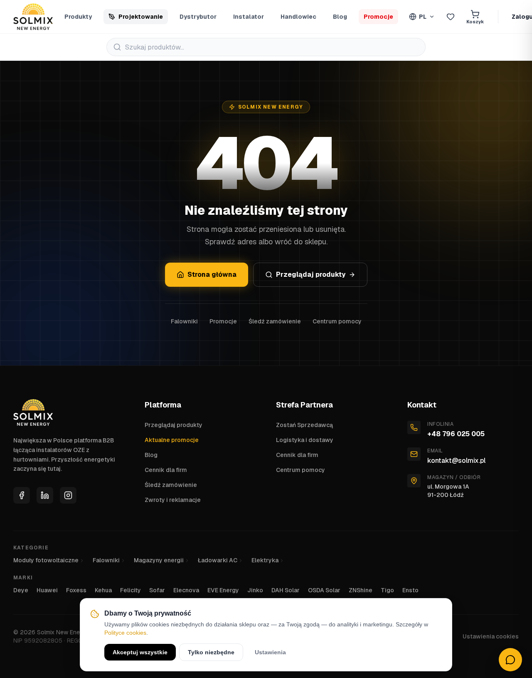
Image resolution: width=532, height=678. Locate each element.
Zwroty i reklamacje (173, 500)
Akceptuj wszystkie (140, 652)
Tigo (387, 590)
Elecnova (186, 590)
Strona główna (211, 274)
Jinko (255, 590)
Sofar (157, 590)
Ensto (410, 590)
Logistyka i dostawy (304, 440)
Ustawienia (270, 652)
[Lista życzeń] (450, 16)
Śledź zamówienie (275, 321)
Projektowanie (140, 16)
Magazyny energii (159, 560)
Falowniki (184, 321)
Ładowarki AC (217, 560)
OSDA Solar (324, 590)
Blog (340, 16)
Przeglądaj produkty (310, 274)
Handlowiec (298, 16)
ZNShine (360, 590)
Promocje (378, 16)
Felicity (130, 590)
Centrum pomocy (337, 321)
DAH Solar (285, 590)
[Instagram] (68, 495)
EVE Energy (223, 590)
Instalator (248, 16)
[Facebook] (21, 495)
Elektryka (264, 560)
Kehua (103, 590)
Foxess (76, 590)
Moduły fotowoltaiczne (46, 560)
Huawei (47, 590)
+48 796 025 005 (456, 434)
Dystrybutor (198, 16)
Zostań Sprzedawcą (304, 425)
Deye (20, 590)
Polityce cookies (125, 632)
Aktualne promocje (172, 440)
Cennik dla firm (166, 470)
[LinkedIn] (45, 495)
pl (422, 16)
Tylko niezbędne (211, 652)
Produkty (78, 16)
